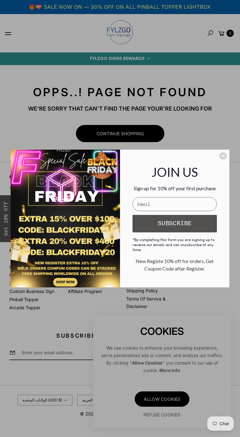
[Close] (223, 156)
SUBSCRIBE (175, 223)
